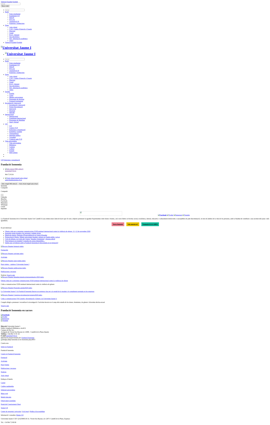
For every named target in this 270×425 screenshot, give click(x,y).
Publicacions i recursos (8, 271)
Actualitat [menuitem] (12, 137)
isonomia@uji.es (11, 336)
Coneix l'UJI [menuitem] (13, 128)
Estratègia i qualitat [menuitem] (15, 132)
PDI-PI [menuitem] (11, 18)
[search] (10, 4)
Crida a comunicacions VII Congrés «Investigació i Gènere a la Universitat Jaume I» (29, 299)
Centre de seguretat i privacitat (11, 411)
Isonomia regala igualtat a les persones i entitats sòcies (23, 233)
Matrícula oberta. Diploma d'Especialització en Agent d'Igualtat (26, 235)
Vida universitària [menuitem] (11, 141)
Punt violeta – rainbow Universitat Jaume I (15, 264)
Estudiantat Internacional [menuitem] (17, 118)
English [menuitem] (15, 2)
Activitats (4, 257)
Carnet (3, 383)
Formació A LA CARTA (150, 224)
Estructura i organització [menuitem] (17, 130)
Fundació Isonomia (28, 338)
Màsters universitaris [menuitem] (16, 97)
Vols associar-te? (133, 224)
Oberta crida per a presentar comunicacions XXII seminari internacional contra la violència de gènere (34, 281)
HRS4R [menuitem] (12, 112)
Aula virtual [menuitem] (13, 27)
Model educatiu (6, 397)
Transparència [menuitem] (14, 133)
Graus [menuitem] (11, 95)
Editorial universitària (8, 390)
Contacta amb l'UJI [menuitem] (15, 139)
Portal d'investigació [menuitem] (16, 107)
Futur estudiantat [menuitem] (14, 14)
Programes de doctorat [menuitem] (16, 99)
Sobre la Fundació (7, 347)
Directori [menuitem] (12, 31)
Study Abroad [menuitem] (14, 122)
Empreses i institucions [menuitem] (16, 23)
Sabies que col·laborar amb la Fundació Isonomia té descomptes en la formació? (31, 243)
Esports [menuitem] (11, 151)
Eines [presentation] (7, 25)
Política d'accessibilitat (37, 411)
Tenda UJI (4, 408)
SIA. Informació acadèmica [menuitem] (18, 39)
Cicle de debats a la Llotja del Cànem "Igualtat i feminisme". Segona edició (30, 239)
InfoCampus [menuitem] (13, 152)
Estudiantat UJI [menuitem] (14, 16)
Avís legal (25, 411)
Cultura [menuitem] (11, 149)
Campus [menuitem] (12, 147)
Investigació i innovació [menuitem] (13, 103)
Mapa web (4, 393)
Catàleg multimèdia (7, 386)
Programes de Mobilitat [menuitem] (17, 120)
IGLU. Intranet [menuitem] (14, 35)
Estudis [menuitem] (7, 92)
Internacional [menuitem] (9, 114)
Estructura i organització (12, 160)
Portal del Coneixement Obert (11, 404)
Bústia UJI (19, 415)
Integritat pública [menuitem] (14, 135)
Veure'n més (11, 275)
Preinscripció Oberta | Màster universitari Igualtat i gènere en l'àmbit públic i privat (32, 237)
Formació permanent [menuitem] (16, 101)
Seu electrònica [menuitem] (14, 37)
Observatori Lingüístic (8, 401)
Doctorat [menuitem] (12, 111)
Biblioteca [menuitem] (12, 145)
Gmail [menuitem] (11, 33)
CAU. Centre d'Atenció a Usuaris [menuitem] (20, 29)
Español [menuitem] (9, 2)
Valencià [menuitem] (4, 2)
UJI (2, 160)
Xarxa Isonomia (118, 224)
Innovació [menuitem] (12, 109)
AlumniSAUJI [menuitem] (14, 21)
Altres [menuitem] (11, 40)
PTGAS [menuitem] (12, 20)
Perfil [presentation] (7, 12)
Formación (4, 250)
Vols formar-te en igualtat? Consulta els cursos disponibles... (25, 241)
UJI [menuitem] (6, 124)
